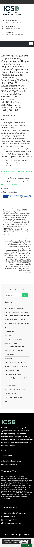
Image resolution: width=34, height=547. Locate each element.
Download (13, 174)
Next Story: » (27, 239)
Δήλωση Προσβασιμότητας (11, 461)
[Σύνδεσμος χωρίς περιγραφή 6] (2, 450)
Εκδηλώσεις (8, 358)
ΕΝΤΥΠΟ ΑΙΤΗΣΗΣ (5, 184)
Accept (24, 542)
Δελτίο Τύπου (9, 335)
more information (13, 542)
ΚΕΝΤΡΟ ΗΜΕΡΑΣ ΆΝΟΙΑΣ (13, 370)
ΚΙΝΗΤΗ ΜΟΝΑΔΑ (10, 386)
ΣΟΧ (6, 401)
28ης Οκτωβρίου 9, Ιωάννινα (15, 23)
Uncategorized (9, 331)
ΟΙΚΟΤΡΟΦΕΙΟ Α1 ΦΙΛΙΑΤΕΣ (13, 397)
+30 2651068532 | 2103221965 (15, 34)
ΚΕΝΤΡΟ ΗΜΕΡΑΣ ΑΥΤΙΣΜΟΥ (13, 374)
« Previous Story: (8, 208)
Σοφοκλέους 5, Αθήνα (13, 28)
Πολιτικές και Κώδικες (9, 464)
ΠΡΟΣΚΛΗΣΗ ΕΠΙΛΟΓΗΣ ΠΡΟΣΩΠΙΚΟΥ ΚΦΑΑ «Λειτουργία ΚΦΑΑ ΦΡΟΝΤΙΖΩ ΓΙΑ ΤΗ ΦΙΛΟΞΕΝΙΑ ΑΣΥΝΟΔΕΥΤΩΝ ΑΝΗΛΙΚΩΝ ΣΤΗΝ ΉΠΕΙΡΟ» (16, 171)
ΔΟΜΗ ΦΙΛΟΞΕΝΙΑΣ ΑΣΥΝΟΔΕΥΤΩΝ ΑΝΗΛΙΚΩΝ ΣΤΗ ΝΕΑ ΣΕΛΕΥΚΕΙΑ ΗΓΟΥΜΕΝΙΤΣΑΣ (15, 350)
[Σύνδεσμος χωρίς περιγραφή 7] (6, 450)
